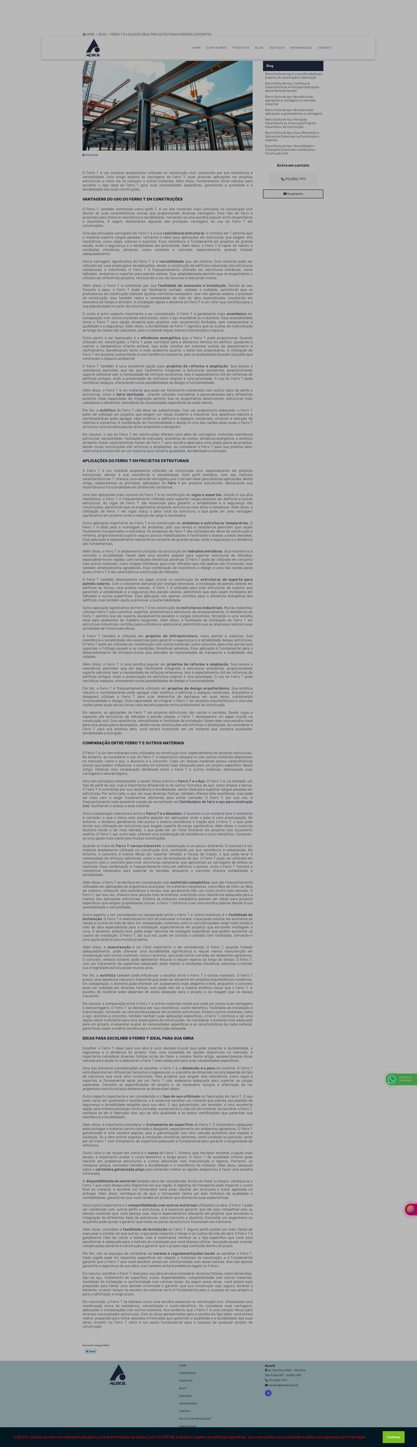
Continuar (393, 1437)
